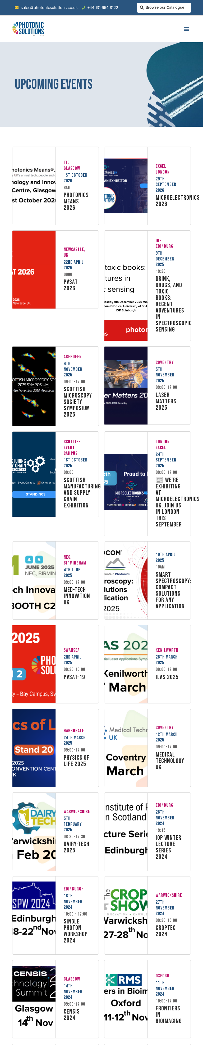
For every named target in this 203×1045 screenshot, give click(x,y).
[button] (186, 29)
